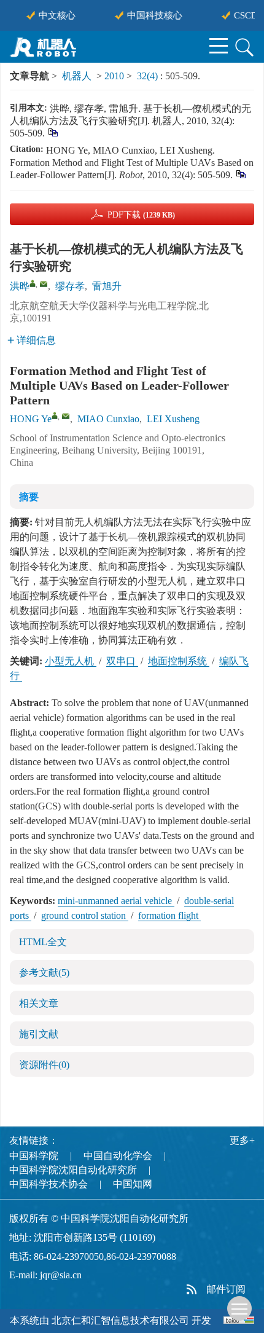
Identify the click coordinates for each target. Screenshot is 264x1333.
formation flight (169, 915)
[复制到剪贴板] (52, 132)
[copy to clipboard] (240, 173)
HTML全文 (43, 942)
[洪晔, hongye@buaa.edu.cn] (32, 283)
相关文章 (38, 1003)
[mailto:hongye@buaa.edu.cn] (43, 284)
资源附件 (44, 1065)
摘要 (29, 497)
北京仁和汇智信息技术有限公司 (120, 1320)
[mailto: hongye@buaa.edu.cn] (65, 416)
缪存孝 (70, 286)
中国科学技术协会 (48, 1184)
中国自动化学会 (117, 1155)
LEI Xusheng (173, 419)
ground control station (84, 915)
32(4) (148, 76)
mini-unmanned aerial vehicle (116, 900)
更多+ (242, 1140)
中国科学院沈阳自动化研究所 (73, 1170)
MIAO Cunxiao (108, 419)
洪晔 (19, 286)
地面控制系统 (178, 661)
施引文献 (38, 1034)
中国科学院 (33, 1155)
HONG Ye (31, 419)
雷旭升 (107, 286)
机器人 (76, 76)
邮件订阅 (226, 1289)
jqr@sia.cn (61, 1275)
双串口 (122, 661)
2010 (114, 76)
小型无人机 (70, 661)
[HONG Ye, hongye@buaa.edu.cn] (55, 415)
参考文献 (44, 972)
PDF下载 (141, 214)
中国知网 (132, 1184)
